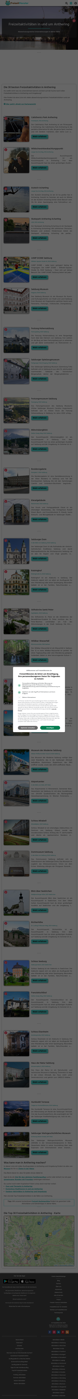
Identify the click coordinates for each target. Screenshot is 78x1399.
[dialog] (39, 699)
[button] (39, 697)
